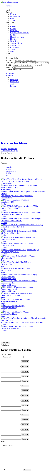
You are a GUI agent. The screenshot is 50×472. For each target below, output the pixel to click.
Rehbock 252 (6, 270)
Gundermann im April (9, 289)
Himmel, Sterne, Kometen (19, 33)
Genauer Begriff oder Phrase (16, 63)
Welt (12, 51)
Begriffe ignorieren (13, 65)
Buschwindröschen (8, 277)
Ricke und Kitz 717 (8, 258)
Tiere (3, 260)
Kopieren (25, 362)
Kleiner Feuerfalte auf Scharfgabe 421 (15, 181)
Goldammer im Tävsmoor (10, 295)
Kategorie (9, 67)
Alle (11, 24)
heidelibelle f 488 (7, 202)
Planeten (13, 39)
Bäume (12, 27)
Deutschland (14, 31)
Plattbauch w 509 (7, 245)
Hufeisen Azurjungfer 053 (10, 208)
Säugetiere (14, 41)
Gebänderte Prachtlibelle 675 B (12, 227)
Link (2, 468)
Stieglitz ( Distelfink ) (9, 301)
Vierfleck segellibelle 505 (10, 233)
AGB (12, 84)
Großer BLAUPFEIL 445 (10, 328)
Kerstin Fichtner (14, 143)
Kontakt (13, 86)
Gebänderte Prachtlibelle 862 (11, 221)
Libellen (4, 204)
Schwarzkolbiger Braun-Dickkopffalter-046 (17, 196)
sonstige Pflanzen (16, 43)
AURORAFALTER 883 (10, 187)
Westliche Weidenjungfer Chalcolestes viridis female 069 (22, 322)
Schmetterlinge (6, 183)
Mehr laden (5, 343)
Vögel (12, 49)
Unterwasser (14, 47)
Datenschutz (14, 82)
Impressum (14, 80)
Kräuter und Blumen (8, 279)
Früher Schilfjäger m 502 (10, 252)
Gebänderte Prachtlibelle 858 (11, 214)
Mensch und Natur (17, 37)
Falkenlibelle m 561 (8, 239)
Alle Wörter (10, 60)
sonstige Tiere (15, 45)
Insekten (13, 35)
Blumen (13, 29)
